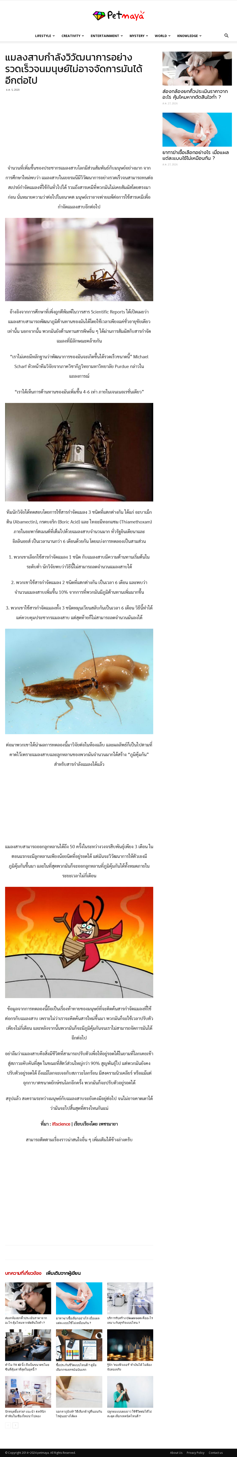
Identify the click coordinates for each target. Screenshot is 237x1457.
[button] (226, 36)
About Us (176, 1453)
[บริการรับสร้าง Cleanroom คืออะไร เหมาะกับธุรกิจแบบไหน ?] (130, 1298)
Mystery (137, 36)
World (161, 36)
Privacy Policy (195, 1453)
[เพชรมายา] (118, 16)
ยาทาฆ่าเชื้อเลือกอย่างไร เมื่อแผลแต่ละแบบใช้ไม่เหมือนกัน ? (195, 155)
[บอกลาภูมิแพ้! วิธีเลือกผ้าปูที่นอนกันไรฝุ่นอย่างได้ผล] (79, 1392)
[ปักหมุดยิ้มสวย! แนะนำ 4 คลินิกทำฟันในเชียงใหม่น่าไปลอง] (28, 1392)
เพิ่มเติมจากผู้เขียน (63, 1273)
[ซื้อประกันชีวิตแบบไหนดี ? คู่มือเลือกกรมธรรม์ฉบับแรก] (79, 1345)
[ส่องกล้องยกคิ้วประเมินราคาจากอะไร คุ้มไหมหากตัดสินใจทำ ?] (28, 1298)
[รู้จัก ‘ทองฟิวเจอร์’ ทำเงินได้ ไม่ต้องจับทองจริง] (130, 1345)
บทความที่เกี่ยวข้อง (23, 1273)
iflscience (61, 1124)
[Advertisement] (79, 129)
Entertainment (105, 36)
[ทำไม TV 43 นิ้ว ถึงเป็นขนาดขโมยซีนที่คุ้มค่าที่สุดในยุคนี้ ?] (28, 1345)
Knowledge (187, 36)
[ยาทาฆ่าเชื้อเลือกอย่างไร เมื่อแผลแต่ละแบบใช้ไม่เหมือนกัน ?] (79, 1298)
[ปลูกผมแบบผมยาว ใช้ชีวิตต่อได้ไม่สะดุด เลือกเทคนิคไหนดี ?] (130, 1392)
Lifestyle (43, 36)
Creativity (71, 36)
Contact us (216, 1453)
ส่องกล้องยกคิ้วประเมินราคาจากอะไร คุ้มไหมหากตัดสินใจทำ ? (195, 94)
